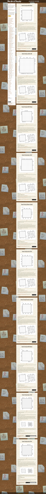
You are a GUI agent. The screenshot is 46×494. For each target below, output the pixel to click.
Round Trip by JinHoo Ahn (27, 53)
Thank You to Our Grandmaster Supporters (11, 24)
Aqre (9, 52)
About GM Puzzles (31, 1)
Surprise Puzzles (10, 66)
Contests (10, 72)
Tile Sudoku (10, 36)
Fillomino (10, 54)
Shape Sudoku (10, 33)
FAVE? (33, 199)
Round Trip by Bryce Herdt (27, 155)
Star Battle (10, 44)
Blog (33, 1)
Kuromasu (10, 58)
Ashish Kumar (25, 48)
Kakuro (9, 40)
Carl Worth (9, 88)
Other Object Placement (11, 47)
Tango (9, 42)
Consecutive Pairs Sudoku (11, 31)
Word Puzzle (10, 67)
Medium (9, 95)
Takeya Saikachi (9, 89)
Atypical (9, 26)
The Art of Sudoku (37, 1)
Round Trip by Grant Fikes (27, 251)
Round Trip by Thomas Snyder (27, 204)
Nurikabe (10, 50)
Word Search (10, 68)
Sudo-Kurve (10, 35)
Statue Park (10, 45)
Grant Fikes (9, 81)
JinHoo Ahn (25, 101)
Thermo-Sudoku (10, 29)
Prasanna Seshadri (25, 341)
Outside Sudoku (10, 34)
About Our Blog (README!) (10, 18)
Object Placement (9, 43)
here (13, 10)
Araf (9, 56)
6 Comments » (18, 150)
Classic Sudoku (10, 28)
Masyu (9, 60)
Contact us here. (26, 493)
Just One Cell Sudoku (11, 27)
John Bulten (9, 85)
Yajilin (9, 61)
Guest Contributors (10, 92)
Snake (9, 63)
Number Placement (10, 38)
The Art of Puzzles (14, 1)
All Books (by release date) (10, 21)
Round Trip (20, 48)
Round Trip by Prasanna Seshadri (27, 299)
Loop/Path (9, 59)
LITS (9, 49)
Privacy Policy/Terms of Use (20, 493)
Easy (8, 94)
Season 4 (10, 75)
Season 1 (10, 77)
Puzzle (22, 48)
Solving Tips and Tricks (11, 70)
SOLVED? (35, 199)
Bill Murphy (9, 91)
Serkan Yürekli (9, 82)
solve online (19, 174)
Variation (9, 74)
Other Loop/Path (10, 65)
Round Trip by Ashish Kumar (27, 5)
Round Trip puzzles (25, 147)
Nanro (9, 51)
